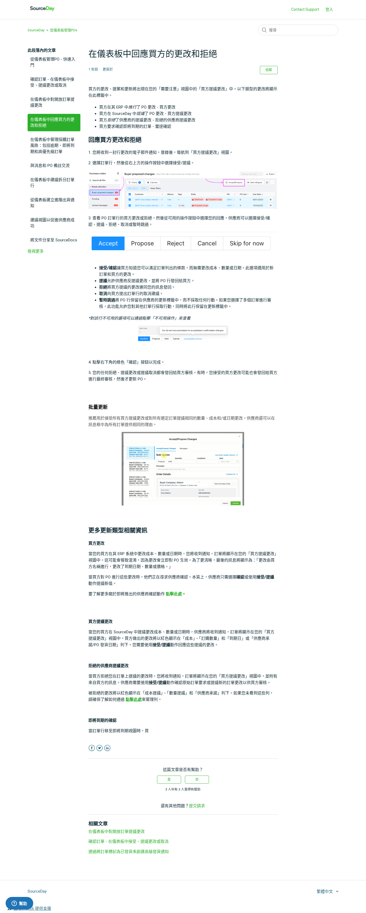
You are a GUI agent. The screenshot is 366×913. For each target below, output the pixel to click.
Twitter (99, 748)
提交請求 (197, 805)
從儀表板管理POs (63, 30)
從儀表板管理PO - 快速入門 (52, 62)
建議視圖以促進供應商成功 (52, 223)
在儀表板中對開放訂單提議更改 (52, 102)
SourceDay (36, 30)
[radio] (169, 780)
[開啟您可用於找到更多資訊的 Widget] (19, 903)
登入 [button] (329, 9)
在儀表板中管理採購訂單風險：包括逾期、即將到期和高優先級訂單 (52, 145)
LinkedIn (107, 748)
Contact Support (305, 9)
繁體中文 (325, 891)
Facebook (91, 748)
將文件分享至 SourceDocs (53, 240)
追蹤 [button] (269, 70)
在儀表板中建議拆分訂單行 (52, 182)
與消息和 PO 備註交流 (50, 165)
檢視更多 (36, 251)
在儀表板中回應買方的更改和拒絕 (52, 122)
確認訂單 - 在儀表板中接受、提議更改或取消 (52, 82)
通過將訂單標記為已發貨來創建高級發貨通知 (128, 851)
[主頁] (42, 12)
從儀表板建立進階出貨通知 (52, 202)
